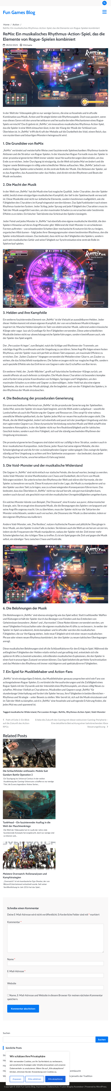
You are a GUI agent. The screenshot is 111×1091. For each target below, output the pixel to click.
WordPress (101, 1086)
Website (11, 983)
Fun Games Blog (19, 12)
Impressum (41, 1086)
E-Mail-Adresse (16, 971)
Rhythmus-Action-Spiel (78, 712)
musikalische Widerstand (23, 712)
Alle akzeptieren (55, 1079)
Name (11, 959)
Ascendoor (79, 1086)
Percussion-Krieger (47, 712)
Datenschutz (53, 1086)
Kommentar (14, 922)
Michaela (27, 45)
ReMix (62, 712)
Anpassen (17, 1079)
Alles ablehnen (34, 1079)
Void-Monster (98, 712)
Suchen (6, 1033)
